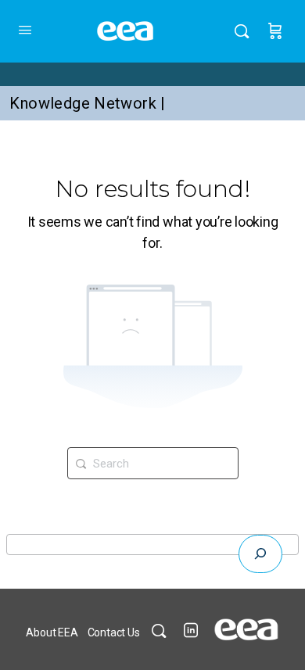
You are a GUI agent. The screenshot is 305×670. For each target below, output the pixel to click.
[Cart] (275, 31)
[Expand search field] (260, 554)
